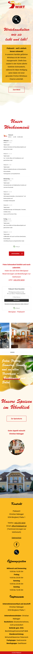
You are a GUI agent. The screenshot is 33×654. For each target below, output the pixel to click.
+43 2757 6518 (18, 280)
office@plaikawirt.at (19, 526)
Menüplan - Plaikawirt (16, 312)
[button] (16, 90)
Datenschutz (16, 538)
